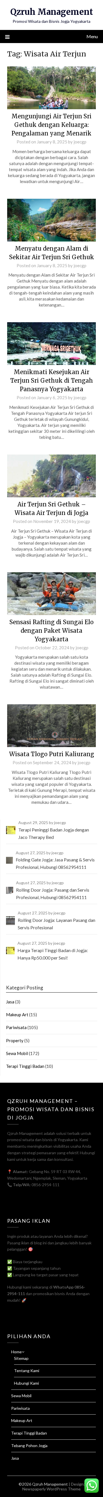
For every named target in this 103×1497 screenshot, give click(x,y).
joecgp (80, 141)
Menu (92, 36)
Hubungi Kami (26, 1383)
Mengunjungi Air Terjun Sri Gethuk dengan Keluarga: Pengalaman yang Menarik (51, 125)
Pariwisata (16, 1027)
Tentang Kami (26, 1370)
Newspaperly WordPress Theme (51, 1488)
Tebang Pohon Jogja (29, 1445)
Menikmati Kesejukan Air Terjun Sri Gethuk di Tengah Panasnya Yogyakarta (51, 380)
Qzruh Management (51, 12)
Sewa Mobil (17, 1053)
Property (14, 1040)
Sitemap (21, 1358)
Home (16, 1351)
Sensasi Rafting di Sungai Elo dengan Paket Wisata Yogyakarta (51, 630)
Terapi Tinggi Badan (25, 1066)
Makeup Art (17, 1014)
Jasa (10, 1001)
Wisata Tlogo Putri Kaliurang (51, 754)
